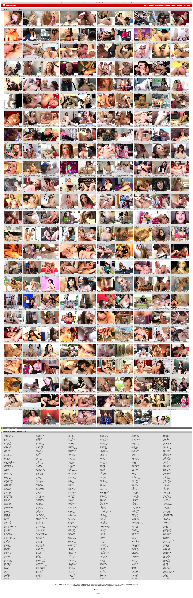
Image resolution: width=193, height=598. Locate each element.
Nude (101, 567)
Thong (164, 489)
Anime (5, 469)
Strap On (165, 458)
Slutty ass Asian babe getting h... (180, 207)
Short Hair (133, 553)
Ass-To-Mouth (7, 482)
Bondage (6, 561)
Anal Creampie (7, 462)
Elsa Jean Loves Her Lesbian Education (50, 25)
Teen (164, 484)
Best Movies (169, 428)
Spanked (165, 442)
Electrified (70, 439)
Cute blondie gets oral (52, 174)
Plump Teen (134, 478)
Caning (37, 454)
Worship (165, 570)
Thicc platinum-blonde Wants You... (106, 407)
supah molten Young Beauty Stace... (124, 124)
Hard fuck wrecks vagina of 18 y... (88, 207)
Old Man (139, 292)
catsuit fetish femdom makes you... (50, 390)
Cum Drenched (39, 529)
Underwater (166, 529)
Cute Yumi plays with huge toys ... (180, 158)
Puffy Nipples (134, 502)
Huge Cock (102, 438)
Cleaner (38, 484)
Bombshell (6, 560)
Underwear (166, 530)
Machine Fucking (104, 511)
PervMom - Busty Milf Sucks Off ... (106, 174)
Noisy (101, 565)
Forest (69, 502)
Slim (132, 568)
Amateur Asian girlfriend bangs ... (162, 424)
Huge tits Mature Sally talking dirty (69, 141)
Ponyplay (133, 485)
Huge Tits (102, 440)
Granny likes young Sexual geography (143, 291)
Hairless (70, 549)
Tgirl (164, 487)
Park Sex (133, 462)
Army (5, 476)
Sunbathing (166, 466)
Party (132, 463)
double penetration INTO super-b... (106, 74)
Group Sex (70, 544)
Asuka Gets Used (108, 91)
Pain (132, 454)
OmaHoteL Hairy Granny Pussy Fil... (143, 257)
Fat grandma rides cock (163, 207)
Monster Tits (102, 553)
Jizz (100, 467)
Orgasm (133, 447)
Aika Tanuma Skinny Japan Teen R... (69, 124)
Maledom (102, 515)
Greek (69, 541)
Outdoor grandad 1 (126, 341)
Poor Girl (133, 489)
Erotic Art (70, 443)
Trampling (165, 511)
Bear (5, 519)
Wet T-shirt (166, 556)
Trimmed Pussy (167, 521)
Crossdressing (39, 516)
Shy (132, 557)
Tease (164, 482)
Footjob (69, 497)
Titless (164, 502)
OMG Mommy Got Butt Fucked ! (32, 274)
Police (98, 60)
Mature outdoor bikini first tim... (51, 424)
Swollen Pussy (166, 473)
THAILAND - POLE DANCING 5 (69, 174)
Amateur (158, 26)
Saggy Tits (133, 533)
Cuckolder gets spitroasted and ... (88, 357)
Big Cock (24, 359)
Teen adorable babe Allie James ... (143, 41)
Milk (100, 542)
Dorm (37, 564)
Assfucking (6, 484)
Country (38, 507)
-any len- (147, 5)
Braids (5, 574)
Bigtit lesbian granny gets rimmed (69, 424)
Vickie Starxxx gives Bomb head (88, 224)
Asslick (5, 487)
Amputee (6, 458)
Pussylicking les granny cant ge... (162, 224)
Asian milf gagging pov (14, 174)
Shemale (80, 176)
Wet (164, 555)
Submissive (166, 463)
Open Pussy (134, 444)
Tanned (165, 478)
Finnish (69, 480)
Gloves (135, 193)
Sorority (165, 439)
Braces (5, 572)
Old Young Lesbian (136, 439)
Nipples (101, 564)
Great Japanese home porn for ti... (69, 257)
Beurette (6, 530)
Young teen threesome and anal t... (106, 257)
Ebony (82, 309)
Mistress (102, 548)
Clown (37, 491)
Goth (69, 540)
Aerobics (6, 448)
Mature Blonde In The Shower (143, 241)
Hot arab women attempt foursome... (124, 324)
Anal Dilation (7, 463)
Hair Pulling (70, 548)
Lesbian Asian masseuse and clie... (180, 174)
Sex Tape (133, 548)
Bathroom (6, 512)
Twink (164, 525)
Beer (5, 525)
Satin (132, 537)
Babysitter (6, 491)
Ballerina (6, 499)
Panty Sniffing (134, 459)
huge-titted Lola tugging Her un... (125, 374)
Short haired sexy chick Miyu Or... (125, 390)
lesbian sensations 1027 (163, 41)
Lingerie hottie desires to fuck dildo (162, 257)
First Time (70, 481)
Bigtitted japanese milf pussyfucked (106, 191)
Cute (100, 26)
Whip (164, 559)
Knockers (102, 477)
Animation (6, 467)
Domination (38, 561)
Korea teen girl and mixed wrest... (51, 91)
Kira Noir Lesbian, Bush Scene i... (162, 357)
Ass (157, 76)
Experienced (71, 453)
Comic (37, 497)
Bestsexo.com (9, 5)
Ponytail (133, 487)
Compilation (39, 500)
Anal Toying (6, 466)
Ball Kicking (6, 496)
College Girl (38, 496)
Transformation (167, 514)
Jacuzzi (101, 459)
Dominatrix (38, 563)
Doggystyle (38, 559)
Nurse (101, 571)
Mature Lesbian (103, 526)
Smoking (133, 572)
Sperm (165, 444)
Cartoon (38, 457)
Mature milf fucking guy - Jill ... (32, 158)
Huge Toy (102, 442)
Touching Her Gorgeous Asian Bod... (124, 241)
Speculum (165, 443)
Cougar (157, 143)
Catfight (38, 461)
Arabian (6, 473)
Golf (69, 537)
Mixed (20, 26)
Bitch (5, 548)
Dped (37, 571)
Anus (5, 472)
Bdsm (80, 76)
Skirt (175, 26)
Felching (70, 469)
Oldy (132, 440)
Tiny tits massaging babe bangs (180, 374)
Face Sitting (70, 457)
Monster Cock (103, 552)
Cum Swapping (39, 536)
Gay (61, 93)
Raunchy (133, 512)
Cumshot (38, 537)
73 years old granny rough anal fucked (13, 158)
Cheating (158, 409)
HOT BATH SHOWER (144, 224)
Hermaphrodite (71, 561)
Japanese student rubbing (89, 141)
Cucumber (38, 523)
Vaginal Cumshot (167, 540)
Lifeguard (102, 497)
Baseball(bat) (7, 507)
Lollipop (101, 504)
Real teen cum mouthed (126, 407)
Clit (36, 487)
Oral (132, 446)
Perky (132, 466)
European (70, 447)
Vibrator (165, 544)
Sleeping (133, 567)
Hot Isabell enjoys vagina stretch (162, 274)
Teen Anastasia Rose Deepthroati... (143, 74)
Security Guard (135, 544)
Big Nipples (6, 540)
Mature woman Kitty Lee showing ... (87, 257)
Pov (132, 493)
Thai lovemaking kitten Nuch (88, 374)
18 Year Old (7, 436)
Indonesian (102, 451)
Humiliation (102, 443)
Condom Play (39, 502)
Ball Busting (7, 495)
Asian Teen (6, 480)
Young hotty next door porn (107, 274)
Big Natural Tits (7, 538)
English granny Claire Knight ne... (143, 307)
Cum (37, 525)
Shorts (133, 555)
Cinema (38, 478)
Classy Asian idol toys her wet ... (13, 407)
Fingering (84, 126)
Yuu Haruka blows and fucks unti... (32, 207)
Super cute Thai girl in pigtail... (69, 158)
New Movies (178, 428)
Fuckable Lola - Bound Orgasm (106, 341)
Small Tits (133, 571)
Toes (164, 506)
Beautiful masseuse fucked (14, 241)
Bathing (6, 511)
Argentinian (6, 474)
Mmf (101, 549)
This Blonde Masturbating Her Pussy (13, 41)
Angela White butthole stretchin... (69, 324)
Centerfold (38, 463)
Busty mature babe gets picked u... (13, 207)
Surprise (157, 342)
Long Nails (102, 508)
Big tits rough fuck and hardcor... (32, 91)
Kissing (47, 226)
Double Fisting (39, 567)
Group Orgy (70, 542)
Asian (154, 159)
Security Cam (134, 542)
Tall (164, 476)
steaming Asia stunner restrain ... (143, 108)
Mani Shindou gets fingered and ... (106, 124)
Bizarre (5, 549)
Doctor (37, 557)
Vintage (165, 545)
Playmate (133, 477)
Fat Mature (70, 465)
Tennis (164, 485)
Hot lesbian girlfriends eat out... (125, 224)
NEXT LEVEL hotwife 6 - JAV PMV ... (161, 407)
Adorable (6, 446)
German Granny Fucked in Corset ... (69, 108)
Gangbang (139, 392)
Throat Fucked (166, 492)
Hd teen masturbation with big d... (32, 390)
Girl (68, 525)
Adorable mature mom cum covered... (50, 324)
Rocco (132, 529)
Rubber (133, 530)
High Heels (70, 564)
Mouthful (102, 555)
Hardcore (80, 26)
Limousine (102, 499)
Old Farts (133, 435)
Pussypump (134, 510)
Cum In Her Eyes (40, 531)
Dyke (102, 43)
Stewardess (166, 454)
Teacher (165, 481)
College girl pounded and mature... (125, 58)
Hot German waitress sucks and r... (162, 390)
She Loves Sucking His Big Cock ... (69, 224)
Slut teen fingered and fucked (125, 25)
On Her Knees (134, 442)
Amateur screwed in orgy (52, 307)
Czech (37, 542)
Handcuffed (70, 553)
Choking (38, 473)
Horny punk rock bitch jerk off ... (14, 390)
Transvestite (166, 516)
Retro (132, 521)
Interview (102, 455)
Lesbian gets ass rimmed (52, 74)
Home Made (71, 572)
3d (4, 439)
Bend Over (6, 529)
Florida (69, 493)
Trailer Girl (165, 510)
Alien (5, 454)
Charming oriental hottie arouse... (32, 224)
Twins (164, 526)
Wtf (164, 574)
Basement (6, 508)
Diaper (37, 553)
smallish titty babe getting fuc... (13, 224)
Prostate (133, 497)
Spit (164, 446)
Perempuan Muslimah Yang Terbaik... (50, 291)
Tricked (165, 519)
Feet (69, 467)
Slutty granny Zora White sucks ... (13, 274)
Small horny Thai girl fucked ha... (143, 158)
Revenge (133, 522)
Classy (37, 482)
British (5, 578)
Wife (164, 563)
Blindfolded (6, 552)
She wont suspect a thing (126, 141)
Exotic (69, 451)
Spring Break (166, 450)
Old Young (133, 438)
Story (164, 457)
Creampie (121, 60)
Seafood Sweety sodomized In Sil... (180, 241)
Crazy (37, 512)
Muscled (45, 259)
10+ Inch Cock (7, 435)
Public (64, 76)
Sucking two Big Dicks (107, 224)
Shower (61, 76)
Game (69, 514)
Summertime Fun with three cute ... (162, 108)
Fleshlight (70, 489)
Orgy (100, 243)
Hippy (69, 565)
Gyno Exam (70, 546)
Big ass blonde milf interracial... (106, 58)
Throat (165, 491)
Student (165, 461)
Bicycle (5, 531)
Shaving (133, 551)
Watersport (166, 551)
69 (4, 443)
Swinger (6, 26)
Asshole (6, 485)
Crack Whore (39, 511)
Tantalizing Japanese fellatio (51, 191)
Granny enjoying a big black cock (32, 307)
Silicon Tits (134, 559)
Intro (79, 93)
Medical (101, 529)
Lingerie (102, 159)
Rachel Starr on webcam (163, 374)
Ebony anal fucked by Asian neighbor (124, 91)
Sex (42, 93)
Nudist (101, 568)
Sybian (165, 474)
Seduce (61, 26)
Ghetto (69, 523)
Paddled (133, 453)
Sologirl (165, 438)
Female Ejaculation (72, 470)
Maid (120, 176)
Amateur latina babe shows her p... (32, 141)
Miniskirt (102, 544)
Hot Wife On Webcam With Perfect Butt (87, 108)
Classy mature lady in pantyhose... (106, 374)
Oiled (101, 578)
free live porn (182, 257)
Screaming (134, 540)
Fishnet (69, 482)
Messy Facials (103, 536)
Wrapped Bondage (167, 571)
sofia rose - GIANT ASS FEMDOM (180, 124)
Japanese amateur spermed (162, 174)
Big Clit (5, 536)
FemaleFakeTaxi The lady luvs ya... (13, 191)
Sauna (133, 538)
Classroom (38, 481)
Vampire (165, 541)
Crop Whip (38, 515)
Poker (132, 481)
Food (69, 496)
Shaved (133, 549)
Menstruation (103, 533)
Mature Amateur (103, 525)
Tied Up (165, 495)
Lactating (102, 481)
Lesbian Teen (103, 492)
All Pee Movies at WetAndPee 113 (143, 324)
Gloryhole (70, 533)
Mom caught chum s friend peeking (180, 41)
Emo (69, 440)
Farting (69, 462)
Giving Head (71, 529)
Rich (132, 525)
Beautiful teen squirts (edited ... (143, 124)
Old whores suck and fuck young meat (31, 124)
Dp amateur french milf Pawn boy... (50, 341)
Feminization (71, 473)
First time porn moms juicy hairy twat (32, 324)
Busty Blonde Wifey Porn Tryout (32, 291)
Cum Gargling (39, 530)
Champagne (39, 467)
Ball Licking (6, 497)
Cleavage (38, 485)
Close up (38, 488)
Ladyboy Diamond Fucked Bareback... (87, 174)
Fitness (69, 485)
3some (5, 440)
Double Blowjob (39, 565)
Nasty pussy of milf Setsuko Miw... (162, 58)
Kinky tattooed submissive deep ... (51, 207)
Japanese (84, 26)
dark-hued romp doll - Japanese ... (106, 291)
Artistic (5, 477)
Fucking (120, 93)
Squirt (164, 453)
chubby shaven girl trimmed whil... (32, 74)
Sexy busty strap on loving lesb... (88, 241)
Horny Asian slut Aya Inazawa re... (69, 374)
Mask (101, 519)
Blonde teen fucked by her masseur (13, 108)
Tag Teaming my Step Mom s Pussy (69, 307)
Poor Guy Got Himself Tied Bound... (180, 141)
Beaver (5, 522)
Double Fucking (39, 568)
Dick (135, 76)
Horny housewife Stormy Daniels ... (13, 141)
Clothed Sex (39, 489)
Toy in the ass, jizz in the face (69, 274)
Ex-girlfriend (71, 448)
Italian (101, 458)
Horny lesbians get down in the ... (51, 41)
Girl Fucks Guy (71, 526)
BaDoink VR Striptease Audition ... (88, 424)
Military (101, 541)
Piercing (133, 473)
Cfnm (138, 193)
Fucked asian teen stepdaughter (180, 390)
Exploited (70, 454)
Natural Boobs (103, 559)
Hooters (70, 575)
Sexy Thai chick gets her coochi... (88, 25)
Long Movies (187, 428)
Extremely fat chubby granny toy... (32, 25)
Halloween (70, 552)
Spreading (165, 448)
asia (183, 224)
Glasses (70, 531)
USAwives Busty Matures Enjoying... (32, 424)
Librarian (102, 495)
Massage (102, 521)
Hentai (69, 560)
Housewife (102, 436)
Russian (133, 531)
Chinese (38, 472)
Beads (5, 518)
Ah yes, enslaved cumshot (33, 357)
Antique (6, 470)
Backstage (6, 493)
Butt (37, 443)
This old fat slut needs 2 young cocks (31, 341)
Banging (6, 503)
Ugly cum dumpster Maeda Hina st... (32, 174)
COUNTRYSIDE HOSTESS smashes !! (50, 141)
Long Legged (103, 507)
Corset (37, 503)
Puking (133, 503)
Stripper (172, 292)
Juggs (101, 469)
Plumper (133, 480)
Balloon (6, 500)
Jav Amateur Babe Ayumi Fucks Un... (87, 390)
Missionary (102, 546)
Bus (37, 439)
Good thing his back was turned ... (143, 91)
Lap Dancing (103, 482)
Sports (164, 447)
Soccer (133, 576)
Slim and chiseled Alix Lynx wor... (106, 158)
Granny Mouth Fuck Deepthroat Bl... (50, 241)
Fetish (24, 43)
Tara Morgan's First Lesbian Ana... (13, 291)
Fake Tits (70, 459)
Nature (101, 560)
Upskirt (165, 537)
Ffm (69, 476)
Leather (101, 487)
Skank (132, 561)
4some (5, 442)
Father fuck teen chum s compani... (180, 74)
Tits (63, 43)
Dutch (37, 576)
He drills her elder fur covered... (162, 324)
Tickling (165, 493)
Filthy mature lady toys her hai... (51, 58)
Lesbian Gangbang (104, 491)
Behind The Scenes (8, 526)
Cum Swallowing (40, 534)
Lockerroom (102, 503)
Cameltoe (38, 451)
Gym (69, 545)
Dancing (38, 546)
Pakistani (133, 455)
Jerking (154, 193)
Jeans (101, 463)
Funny (64, 60)
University (165, 534)
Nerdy (101, 561)
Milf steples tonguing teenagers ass (32, 191)
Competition (39, 499)
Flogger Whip (71, 492)
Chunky (38, 476)
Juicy (101, 470)
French (69, 506)
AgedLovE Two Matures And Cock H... (105, 357)
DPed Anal (38, 544)
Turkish (165, 523)
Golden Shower (71, 536)
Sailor (132, 534)
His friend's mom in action (14, 374)
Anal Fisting (7, 465)
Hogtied (69, 571)
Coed (37, 493)
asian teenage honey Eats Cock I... (162, 124)
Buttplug (38, 447)
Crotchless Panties (40, 518)
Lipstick (101, 502)
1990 (162, 428)
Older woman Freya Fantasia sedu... (143, 407)
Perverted (155, 26)
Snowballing (134, 575)
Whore (165, 561)
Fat (26, 26)
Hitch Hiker (70, 568)
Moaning (102, 551)
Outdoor (133, 451)
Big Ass (63, 143)
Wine (164, 565)
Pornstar (138, 76)
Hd (68, 559)
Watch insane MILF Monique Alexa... (124, 207)
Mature (61, 60)
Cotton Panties (39, 504)
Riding (132, 526)
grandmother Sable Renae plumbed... (180, 108)
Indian (139, 226)
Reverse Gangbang (136, 523)
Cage (37, 450)
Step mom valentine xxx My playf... (87, 407)
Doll (37, 560)
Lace (101, 480)
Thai (63, 159)
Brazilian (6, 575)
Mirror (101, 545)
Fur (68, 510)
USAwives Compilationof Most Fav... (106, 424)
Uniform (84, 143)
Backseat (6, 492)
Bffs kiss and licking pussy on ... (125, 158)
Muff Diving (102, 556)
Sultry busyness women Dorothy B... (124, 424)
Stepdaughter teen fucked (126, 274)
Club (37, 492)
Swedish (165, 469)
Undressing (166, 531)
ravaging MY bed (108, 25)
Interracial (10, 76)
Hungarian (102, 446)
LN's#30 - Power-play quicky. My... (180, 307)
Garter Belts (71, 519)
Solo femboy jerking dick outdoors (162, 191)
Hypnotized (102, 448)
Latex (101, 484)
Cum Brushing (39, 526)
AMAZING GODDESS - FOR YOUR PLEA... (13, 124)
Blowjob (176, 226)
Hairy (69, 551)
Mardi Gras (102, 516)
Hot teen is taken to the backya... (106, 207)
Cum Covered (39, 527)
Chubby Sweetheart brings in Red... (162, 341)
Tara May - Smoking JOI (70, 41)
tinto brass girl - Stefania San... (32, 108)
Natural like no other (144, 357)
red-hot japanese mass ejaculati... (143, 274)
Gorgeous (70, 538)
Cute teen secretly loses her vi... (13, 257)
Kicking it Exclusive (145, 341)
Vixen (164, 546)
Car (37, 455)
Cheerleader (39, 470)
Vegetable (6, 392)
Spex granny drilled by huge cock (106, 307)
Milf (120, 26)
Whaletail (165, 557)
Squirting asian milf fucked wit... (88, 274)
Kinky (101, 473)
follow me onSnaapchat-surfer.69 (69, 74)
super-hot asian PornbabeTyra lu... (125, 191)
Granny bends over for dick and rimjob (87, 58)
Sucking (156, 159)
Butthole (38, 446)
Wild (164, 564)
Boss (5, 567)
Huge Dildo (102, 439)
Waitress (165, 549)
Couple (44, 143)
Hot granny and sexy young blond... (69, 58)
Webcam (165, 552)
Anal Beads (6, 461)
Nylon (101, 572)
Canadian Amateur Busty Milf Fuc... (180, 341)
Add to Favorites (10, 428)
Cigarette (38, 477)
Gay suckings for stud (89, 191)
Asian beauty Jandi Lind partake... (88, 324)
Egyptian (70, 438)
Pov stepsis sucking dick (89, 341)
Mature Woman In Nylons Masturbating (124, 74)
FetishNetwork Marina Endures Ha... (87, 74)
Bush (117, 226)
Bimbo (5, 545)
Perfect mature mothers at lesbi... (51, 407)
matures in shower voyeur (126, 357)
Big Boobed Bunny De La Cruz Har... (180, 357)
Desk (37, 552)
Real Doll (133, 515)
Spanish (165, 440)
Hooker (69, 574)
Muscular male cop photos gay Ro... (106, 141)
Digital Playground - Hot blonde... (125, 108)
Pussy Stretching (135, 506)
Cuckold (38, 522)
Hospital (70, 576)
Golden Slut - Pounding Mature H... (51, 108)
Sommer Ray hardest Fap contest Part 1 (69, 241)
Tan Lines (165, 477)
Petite (45, 26)
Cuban (37, 521)
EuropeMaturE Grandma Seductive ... (143, 25)
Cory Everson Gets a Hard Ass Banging (161, 291)
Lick (45, 276)
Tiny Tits (165, 500)
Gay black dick (90, 307)
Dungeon (38, 575)
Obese (101, 575)
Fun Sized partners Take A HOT (143, 58)
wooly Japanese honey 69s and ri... (32, 407)
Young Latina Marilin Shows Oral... (125, 41)
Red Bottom (134, 518)
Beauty (120, 126)
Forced (98, 342)
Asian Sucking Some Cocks (162, 158)
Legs (101, 488)
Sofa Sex (165, 435)
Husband (102, 447)
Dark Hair (38, 548)
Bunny (37, 438)
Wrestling (165, 572)
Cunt (37, 538)
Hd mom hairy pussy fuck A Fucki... (13, 324)
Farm (69, 461)
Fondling (70, 495)
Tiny (164, 499)
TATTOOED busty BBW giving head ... (87, 291)
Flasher (69, 487)
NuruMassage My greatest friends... (143, 141)
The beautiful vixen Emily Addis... (88, 124)
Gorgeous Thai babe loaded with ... (180, 58)
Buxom (37, 448)
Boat (5, 557)
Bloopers (6, 555)
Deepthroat (10, 26)
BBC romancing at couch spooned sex (105, 324)
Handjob (70, 555)
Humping (102, 444)
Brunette (101, 342)
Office (101, 576)
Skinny (43, 126)
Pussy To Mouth (135, 507)
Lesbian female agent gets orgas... (180, 91)
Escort (27, 376)
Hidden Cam (71, 563)
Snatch (133, 574)
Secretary (133, 541)
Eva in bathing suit (182, 191)
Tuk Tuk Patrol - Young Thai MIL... (14, 357)
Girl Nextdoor (71, 527)
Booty (156, 376)
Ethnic (69, 446)
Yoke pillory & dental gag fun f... (125, 257)
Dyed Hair (38, 578)
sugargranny (145, 374)
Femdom (70, 472)
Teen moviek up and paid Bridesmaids (124, 174)
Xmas (164, 575)
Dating (37, 549)
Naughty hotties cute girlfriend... (162, 91)
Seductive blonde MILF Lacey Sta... (180, 407)
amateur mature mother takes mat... (162, 141)
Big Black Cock (7, 534)
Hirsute (69, 567)
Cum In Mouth (39, 533)
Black (5, 551)
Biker (5, 542)
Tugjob (165, 522)
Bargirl (5, 506)
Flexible (69, 491)
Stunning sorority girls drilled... (69, 407)
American (45, 159)
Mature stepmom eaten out (51, 374)
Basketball (6, 510)
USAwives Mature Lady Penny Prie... (13, 307)
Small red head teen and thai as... (162, 25)
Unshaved (155, 326)
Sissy (132, 560)
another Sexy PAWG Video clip (106, 241)
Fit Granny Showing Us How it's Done (143, 207)
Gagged (174, 143)
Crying (37, 519)
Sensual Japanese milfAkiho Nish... (180, 324)
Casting (172, 93)
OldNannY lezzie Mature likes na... (162, 307)
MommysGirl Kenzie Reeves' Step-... (13, 58)
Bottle (5, 568)
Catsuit (37, 462)
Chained (38, 466)
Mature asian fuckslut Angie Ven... (69, 341)
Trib (164, 518)
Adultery (138, 259)
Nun (101, 570)
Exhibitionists (71, 450)
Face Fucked (71, 455)
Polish (132, 484)
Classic (37, 480)
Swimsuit (165, 470)
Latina (101, 485)
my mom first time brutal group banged (13, 25)
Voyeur (165, 548)
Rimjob (133, 527)
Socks (132, 578)
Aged (5, 453)
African (5, 450)
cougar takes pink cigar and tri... (180, 274)
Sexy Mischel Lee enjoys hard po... (180, 25)
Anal (7, 292)
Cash (37, 458)
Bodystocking (7, 559)
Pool (132, 488)
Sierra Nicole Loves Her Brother (32, 58)
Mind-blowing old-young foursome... (69, 357)
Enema (69, 442)
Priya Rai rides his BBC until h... (106, 108)
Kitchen (101, 476)
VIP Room (165, 538)
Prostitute (133, 499)
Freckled (70, 504)
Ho (68, 570)
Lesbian (64, 26)
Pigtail (132, 474)
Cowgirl (135, 60)
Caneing (38, 453)
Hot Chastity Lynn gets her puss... (69, 390)
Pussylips (133, 508)
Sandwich (133, 536)
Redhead (133, 519)
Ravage (133, 514)
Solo (98, 26)
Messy (101, 534)
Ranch (133, 511)
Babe (46, 43)
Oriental (133, 450)
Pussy (24, 26)
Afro (5, 451)
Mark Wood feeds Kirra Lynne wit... (106, 390)
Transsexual (166, 515)
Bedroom (138, 359)
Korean (101, 478)
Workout (165, 568)
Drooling (38, 574)
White (138, 143)
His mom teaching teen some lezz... (106, 41)
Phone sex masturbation (33, 41)
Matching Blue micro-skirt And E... (69, 291)
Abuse (96, 589)
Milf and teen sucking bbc (163, 241)
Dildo (5, 292)
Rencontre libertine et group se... (144, 390)
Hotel (69, 578)
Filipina (69, 477)
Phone (133, 470)
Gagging (70, 512)
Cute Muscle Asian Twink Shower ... (50, 257)
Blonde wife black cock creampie (13, 74)
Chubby (38, 474)
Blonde (100, 326)
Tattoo (164, 480)
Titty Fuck (165, 504)
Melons (101, 531)
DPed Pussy (39, 545)
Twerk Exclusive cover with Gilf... (125, 307)
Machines (102, 512)
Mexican (102, 537)
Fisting (69, 484)
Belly (5, 527)
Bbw (62, 193)
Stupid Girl (165, 462)
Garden (69, 518)
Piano (132, 472)
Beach (5, 516)
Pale (132, 457)
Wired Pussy (166, 567)
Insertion (102, 453)
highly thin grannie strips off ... (51, 124)
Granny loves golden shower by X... (32, 257)
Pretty (132, 495)
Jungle (101, 472)
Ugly (24, 176)
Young (28, 359)
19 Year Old (7, 438)
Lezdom (82, 76)
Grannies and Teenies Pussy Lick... (50, 274)
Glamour (70, 530)
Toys (164, 508)
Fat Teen (70, 466)
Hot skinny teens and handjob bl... (88, 158)
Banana (6, 502)
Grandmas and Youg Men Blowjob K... (50, 224)
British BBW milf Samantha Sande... (69, 191)
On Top (133, 443)
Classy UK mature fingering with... (69, 207)
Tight (27, 243)
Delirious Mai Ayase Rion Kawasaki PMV (13, 91)
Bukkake (173, 226)
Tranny (165, 512)
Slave (132, 565)
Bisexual (6, 546)
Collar (37, 495)
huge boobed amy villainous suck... (88, 41)
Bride (5, 576)
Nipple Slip (102, 563)
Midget (101, 538)
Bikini (5, 209)
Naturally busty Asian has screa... (143, 174)
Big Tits (138, 43)
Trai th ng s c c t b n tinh (70, 91)
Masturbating (138, 26)
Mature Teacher (103, 527)
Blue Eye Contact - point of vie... (51, 357)
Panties (133, 458)
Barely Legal (7, 504)
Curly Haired (39, 540)
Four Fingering (71, 503)
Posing (133, 492)
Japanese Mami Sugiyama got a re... (32, 241)
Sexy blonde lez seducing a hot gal (69, 25)
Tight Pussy (166, 497)
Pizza (132, 476)
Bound (5, 570)
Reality (176, 93)
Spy (164, 451)
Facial (69, 458)
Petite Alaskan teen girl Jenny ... (51, 158)
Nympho (102, 574)
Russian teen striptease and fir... (162, 74)
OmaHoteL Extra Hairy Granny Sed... (180, 291)
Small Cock (134, 570)
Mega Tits (102, 530)
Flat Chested (71, 488)
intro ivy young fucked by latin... (88, 91)
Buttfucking (38, 444)
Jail (100, 461)
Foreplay (70, 500)
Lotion (101, 510)
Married (101, 518)
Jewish (101, 466)
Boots (5, 564)
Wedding (165, 553)
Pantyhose (134, 461)
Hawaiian (70, 557)
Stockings (165, 455)
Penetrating (134, 465)
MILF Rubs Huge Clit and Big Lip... (13, 341)
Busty (26, 292)
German (70, 522)
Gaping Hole (71, 516)
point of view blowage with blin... (125, 291)
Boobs (172, 26)
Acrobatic (6, 444)
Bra (5, 571)
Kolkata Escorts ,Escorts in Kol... (32, 374)
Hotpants (102, 435)
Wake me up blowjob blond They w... (143, 424)
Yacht (164, 576)
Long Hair (102, 506)
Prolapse (133, 496)
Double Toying (39, 570)
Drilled (37, 572)
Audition (6, 488)
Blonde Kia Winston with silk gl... (144, 191)
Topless (165, 507)
